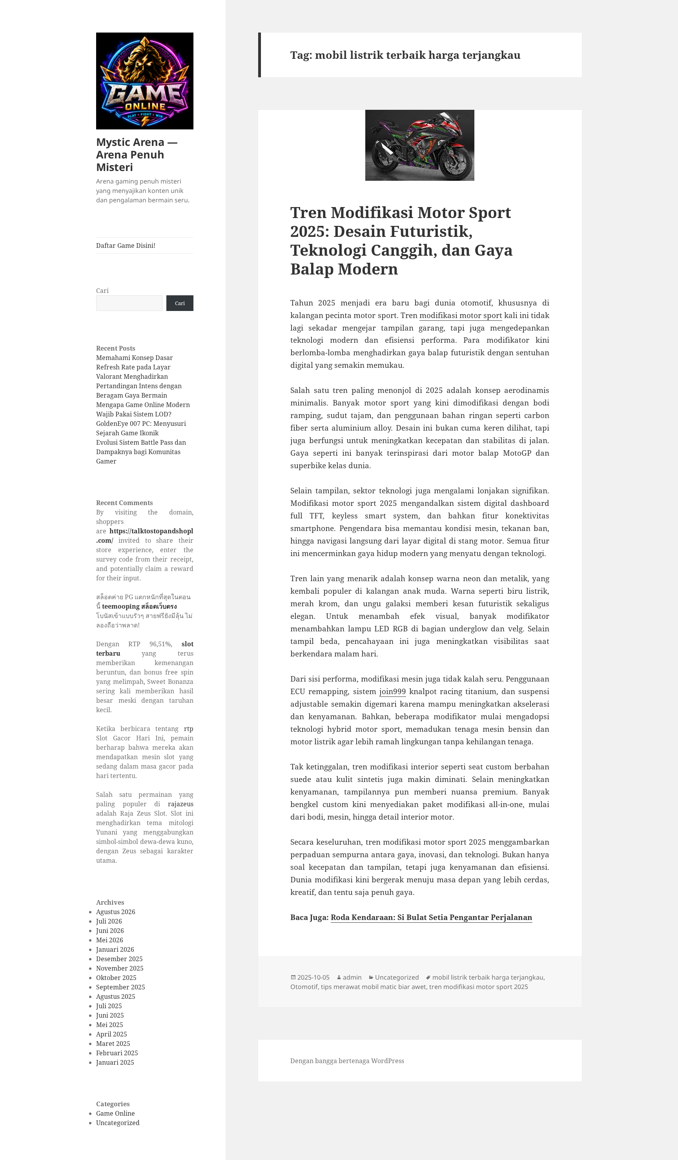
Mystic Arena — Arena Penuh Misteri (137, 154)
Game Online (115, 1113)
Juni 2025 (110, 1015)
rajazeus (180, 804)
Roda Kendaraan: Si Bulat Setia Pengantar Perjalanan (431, 917)
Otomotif (304, 986)
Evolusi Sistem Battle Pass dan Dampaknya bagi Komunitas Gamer (141, 451)
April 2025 (111, 1034)
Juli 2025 (109, 1006)
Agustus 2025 (115, 996)
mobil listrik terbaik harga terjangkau (487, 977)
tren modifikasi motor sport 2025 (478, 986)
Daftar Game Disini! (125, 245)
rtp (188, 728)
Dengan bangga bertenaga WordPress (347, 1060)
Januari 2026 (115, 949)
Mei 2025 (109, 1024)
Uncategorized (118, 1122)
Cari (102, 290)
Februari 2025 (117, 1053)
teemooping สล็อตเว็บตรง (139, 606)
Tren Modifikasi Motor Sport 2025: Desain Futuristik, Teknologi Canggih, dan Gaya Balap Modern (401, 240)
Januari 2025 (115, 1062)
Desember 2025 (119, 959)
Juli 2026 (109, 921)
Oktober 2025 (116, 977)
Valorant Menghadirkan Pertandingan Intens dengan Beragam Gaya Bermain (139, 386)
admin (352, 977)
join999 (392, 691)
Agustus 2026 (115, 911)
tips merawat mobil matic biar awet (373, 986)
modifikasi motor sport (460, 315)
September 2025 (120, 987)
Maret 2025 (113, 1043)
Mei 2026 (109, 940)
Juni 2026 (110, 930)
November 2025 (120, 968)
